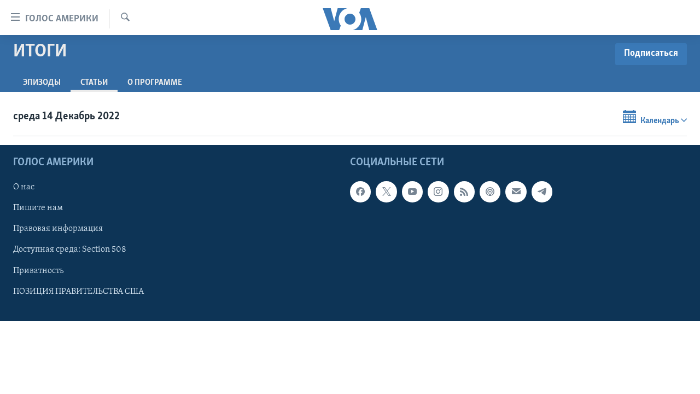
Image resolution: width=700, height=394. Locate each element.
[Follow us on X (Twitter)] (386, 191)
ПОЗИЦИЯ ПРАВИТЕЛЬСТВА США (78, 291)
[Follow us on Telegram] (542, 191)
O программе (154, 82)
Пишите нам (38, 208)
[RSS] (464, 191)
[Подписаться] (515, 191)
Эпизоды (42, 82)
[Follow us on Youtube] (412, 191)
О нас (23, 187)
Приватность (38, 270)
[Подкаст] (490, 191)
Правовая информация (58, 228)
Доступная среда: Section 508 (69, 249)
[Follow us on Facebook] (360, 191)
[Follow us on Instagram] (438, 191)
